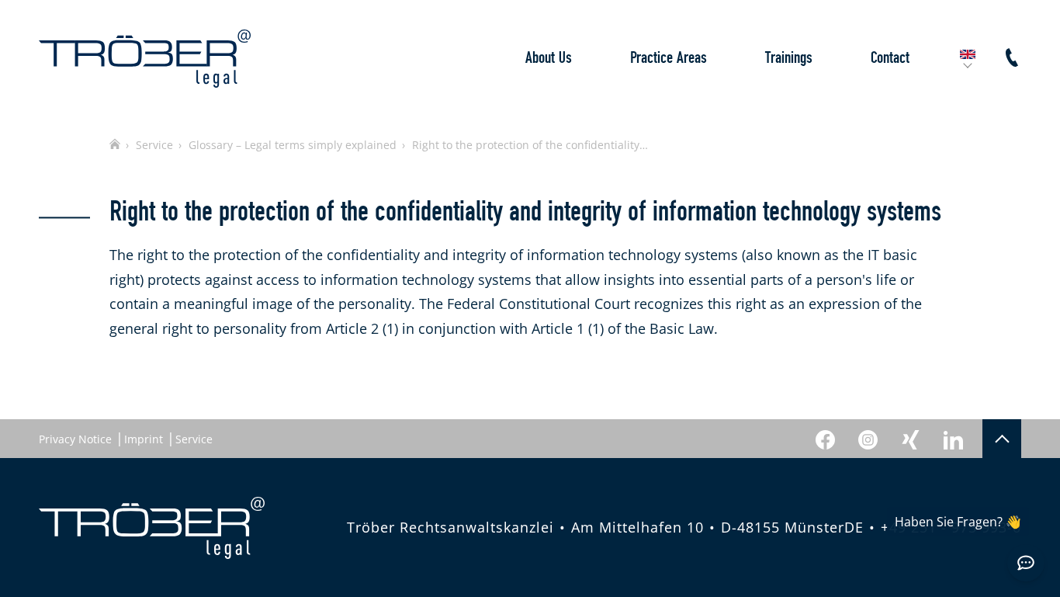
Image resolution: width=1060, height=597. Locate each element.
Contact (890, 58)
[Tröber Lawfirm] (145, 59)
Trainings (788, 58)
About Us (548, 58)
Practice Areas (668, 58)
